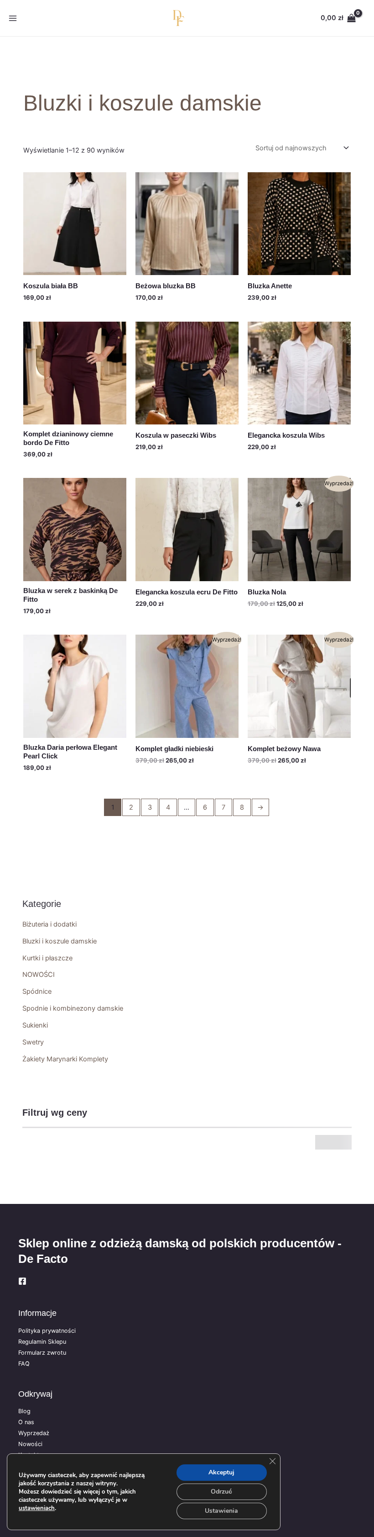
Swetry (33, 1042)
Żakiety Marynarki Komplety (65, 1059)
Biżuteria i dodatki (49, 924)
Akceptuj (221, 1472)
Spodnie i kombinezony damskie (72, 1008)
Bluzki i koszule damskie (59, 941)
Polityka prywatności (47, 1330)
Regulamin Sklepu (42, 1341)
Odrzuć (221, 1491)
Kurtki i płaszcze (47, 958)
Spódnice (37, 991)
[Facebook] (22, 1281)
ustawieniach (37, 1508)
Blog (24, 1411)
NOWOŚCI (38, 974)
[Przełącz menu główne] (13, 18)
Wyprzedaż (33, 1433)
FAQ (24, 1363)
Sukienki (35, 1025)
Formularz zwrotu (42, 1352)
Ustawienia (221, 1510)
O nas (26, 1422)
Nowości (30, 1444)
